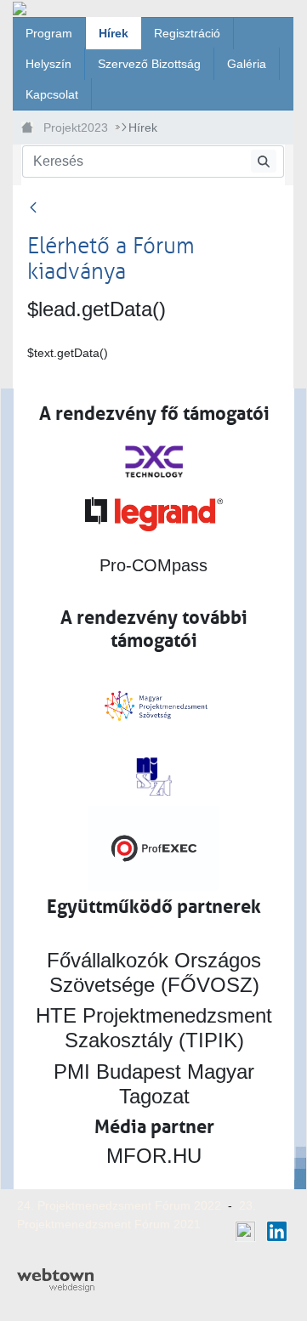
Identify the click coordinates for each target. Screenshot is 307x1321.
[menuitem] (49, 33)
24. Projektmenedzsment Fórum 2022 (119, 1205)
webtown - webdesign (55, 1280)
